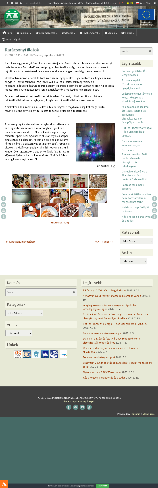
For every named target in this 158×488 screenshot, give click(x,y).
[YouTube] (12, 3)
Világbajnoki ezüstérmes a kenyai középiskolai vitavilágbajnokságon (137, 97)
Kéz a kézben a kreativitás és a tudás (104, 377)
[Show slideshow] (60, 222)
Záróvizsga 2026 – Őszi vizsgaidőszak (104, 290)
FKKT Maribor (102, 241)
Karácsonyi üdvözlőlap (21, 241)
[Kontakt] (21, 3)
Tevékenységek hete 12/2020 (48, 55)
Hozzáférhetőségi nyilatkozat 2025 (65, 3)
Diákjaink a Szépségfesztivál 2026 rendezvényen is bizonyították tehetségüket (134, 158)
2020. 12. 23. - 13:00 (18, 55)
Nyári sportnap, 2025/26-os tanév (102, 372)
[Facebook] (8, 3)
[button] (79, 17)
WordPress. (149, 413)
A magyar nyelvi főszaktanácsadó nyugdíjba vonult (132, 84)
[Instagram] (16, 3)
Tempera (135, 413)
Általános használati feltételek (101, 3)
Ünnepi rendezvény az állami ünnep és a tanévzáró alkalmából (134, 175)
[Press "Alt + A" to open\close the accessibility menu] (4, 484)
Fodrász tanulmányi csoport (99, 357)
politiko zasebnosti (86, 486)
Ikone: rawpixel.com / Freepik (79, 401)
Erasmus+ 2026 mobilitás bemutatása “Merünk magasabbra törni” (136, 198)
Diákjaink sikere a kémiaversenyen (102, 333)
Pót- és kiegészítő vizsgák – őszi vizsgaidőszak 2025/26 (137, 131)
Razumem (102, 486)
